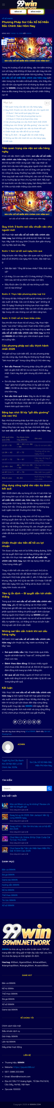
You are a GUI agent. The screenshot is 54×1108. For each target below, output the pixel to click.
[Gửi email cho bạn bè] (29, 722)
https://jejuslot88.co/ (24, 1067)
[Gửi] (49, 788)
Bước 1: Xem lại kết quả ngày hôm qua (24, 113)
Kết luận (9, 141)
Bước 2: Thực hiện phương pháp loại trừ (25, 116)
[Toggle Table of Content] (46, 103)
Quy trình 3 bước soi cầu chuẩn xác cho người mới (27, 110)
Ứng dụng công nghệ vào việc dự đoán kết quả (25, 128)
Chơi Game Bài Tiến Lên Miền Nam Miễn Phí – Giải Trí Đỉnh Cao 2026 (31, 849)
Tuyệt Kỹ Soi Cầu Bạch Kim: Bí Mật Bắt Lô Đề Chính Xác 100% (13, 763)
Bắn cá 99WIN (8, 869)
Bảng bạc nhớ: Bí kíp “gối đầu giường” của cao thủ (26, 125)
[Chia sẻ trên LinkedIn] (39, 722)
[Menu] (3, 4)
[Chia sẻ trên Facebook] (20, 722)
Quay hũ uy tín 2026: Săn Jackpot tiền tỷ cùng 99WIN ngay (29, 816)
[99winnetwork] (27, 4)
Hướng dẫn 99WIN (10, 884)
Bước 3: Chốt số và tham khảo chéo (24, 119)
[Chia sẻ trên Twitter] (24, 722)
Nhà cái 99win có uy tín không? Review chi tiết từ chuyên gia (30, 805)
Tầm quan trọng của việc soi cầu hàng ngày (23, 107)
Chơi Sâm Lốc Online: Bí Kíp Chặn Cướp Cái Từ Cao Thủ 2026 (30, 838)
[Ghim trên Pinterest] (34, 722)
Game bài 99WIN (10, 879)
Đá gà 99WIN (8, 874)
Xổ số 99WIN (7, 18)
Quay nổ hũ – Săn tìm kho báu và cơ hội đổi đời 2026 (30, 827)
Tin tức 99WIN (9, 900)
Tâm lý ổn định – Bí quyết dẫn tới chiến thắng (24, 135)
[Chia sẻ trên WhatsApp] (15, 722)
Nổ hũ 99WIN (8, 890)
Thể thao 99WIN (9, 895)
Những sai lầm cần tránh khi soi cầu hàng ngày (26, 138)
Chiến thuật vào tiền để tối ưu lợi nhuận (22, 131)
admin (28, 33)
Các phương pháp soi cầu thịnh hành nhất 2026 (26, 122)
